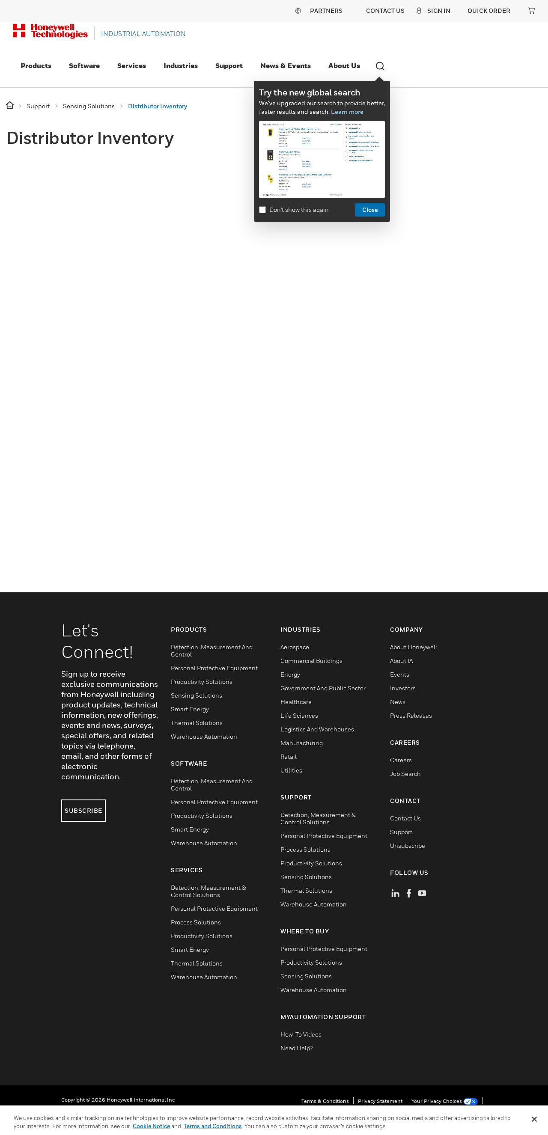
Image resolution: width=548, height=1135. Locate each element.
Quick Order (489, 10)
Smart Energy (190, 709)
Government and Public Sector (323, 688)
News (397, 701)
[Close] (534, 1119)
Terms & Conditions (325, 1101)
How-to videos (301, 1034)
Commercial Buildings (311, 660)
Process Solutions (196, 922)
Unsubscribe (407, 845)
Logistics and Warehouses (317, 729)
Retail (288, 756)
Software (84, 65)
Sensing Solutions (196, 695)
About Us (344, 65)
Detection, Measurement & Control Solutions (208, 891)
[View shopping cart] (531, 10)
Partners (326, 10)
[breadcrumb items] (10, 105)
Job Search (405, 773)
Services (131, 65)
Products (36, 65)
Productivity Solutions (201, 681)
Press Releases (411, 715)
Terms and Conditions (213, 1126)
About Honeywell (413, 647)
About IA (401, 660)
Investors (403, 688)
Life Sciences (299, 715)
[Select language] (298, 10)
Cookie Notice (151, 1126)
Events (399, 674)
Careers (401, 760)
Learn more (347, 111)
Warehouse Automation (204, 736)
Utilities (291, 770)
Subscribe (83, 810)
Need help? (296, 1048)
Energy (290, 674)
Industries (181, 65)
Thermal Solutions (197, 722)
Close (370, 209)
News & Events (285, 65)
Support (229, 65)
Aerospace (294, 647)
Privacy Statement (380, 1101)
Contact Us (405, 818)
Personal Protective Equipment (214, 667)
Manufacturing (301, 742)
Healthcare (296, 701)
